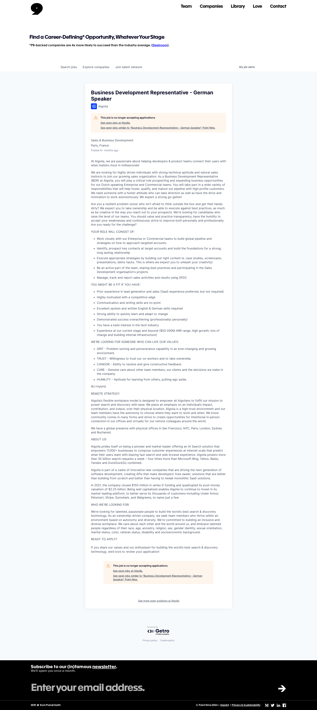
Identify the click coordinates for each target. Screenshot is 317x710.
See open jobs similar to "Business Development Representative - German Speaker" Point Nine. (158, 127)
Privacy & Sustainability (246, 705)
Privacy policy (150, 640)
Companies (211, 6)
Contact (278, 6)
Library (238, 6)
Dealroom (159, 45)
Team (186, 6)
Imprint (224, 705)
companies (96, 67)
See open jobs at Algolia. (115, 122)
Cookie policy (167, 640)
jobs (69, 67)
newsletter (104, 667)
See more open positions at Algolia (158, 600)
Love (257, 6)
